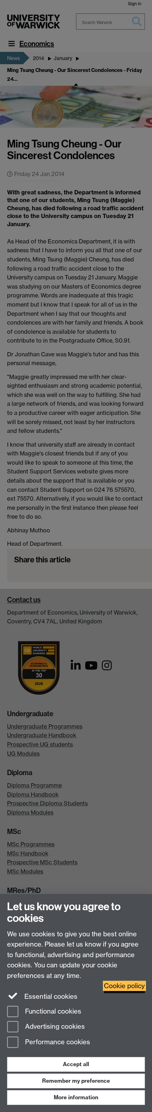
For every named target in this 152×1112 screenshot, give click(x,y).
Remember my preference (76, 1080)
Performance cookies (56, 1042)
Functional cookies (52, 1011)
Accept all (76, 1064)
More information (76, 1097)
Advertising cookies (54, 1027)
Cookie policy (124, 986)
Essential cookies (50, 996)
